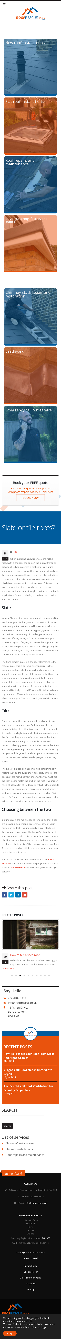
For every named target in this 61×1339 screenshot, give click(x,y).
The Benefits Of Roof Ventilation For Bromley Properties (28, 1088)
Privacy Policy (30, 1266)
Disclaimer (30, 1283)
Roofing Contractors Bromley (30, 1252)
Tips (15, 551)
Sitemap (31, 1289)
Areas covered (31, 1258)
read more (7, 968)
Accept (10, 1333)
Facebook (4, 894)
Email (24, 894)
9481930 (46, 1238)
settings (41, 1327)
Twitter (11, 894)
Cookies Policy (31, 1271)
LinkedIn (18, 894)
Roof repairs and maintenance (25, 1155)
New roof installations (20, 1143)
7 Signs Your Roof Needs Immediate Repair (28, 1072)
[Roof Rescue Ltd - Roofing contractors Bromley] (30, 13)
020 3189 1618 (18, 867)
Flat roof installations (19, 1149)
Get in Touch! (13, 1173)
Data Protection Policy (30, 1277)
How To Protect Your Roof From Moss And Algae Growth (29, 1056)
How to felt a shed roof (25, 955)
